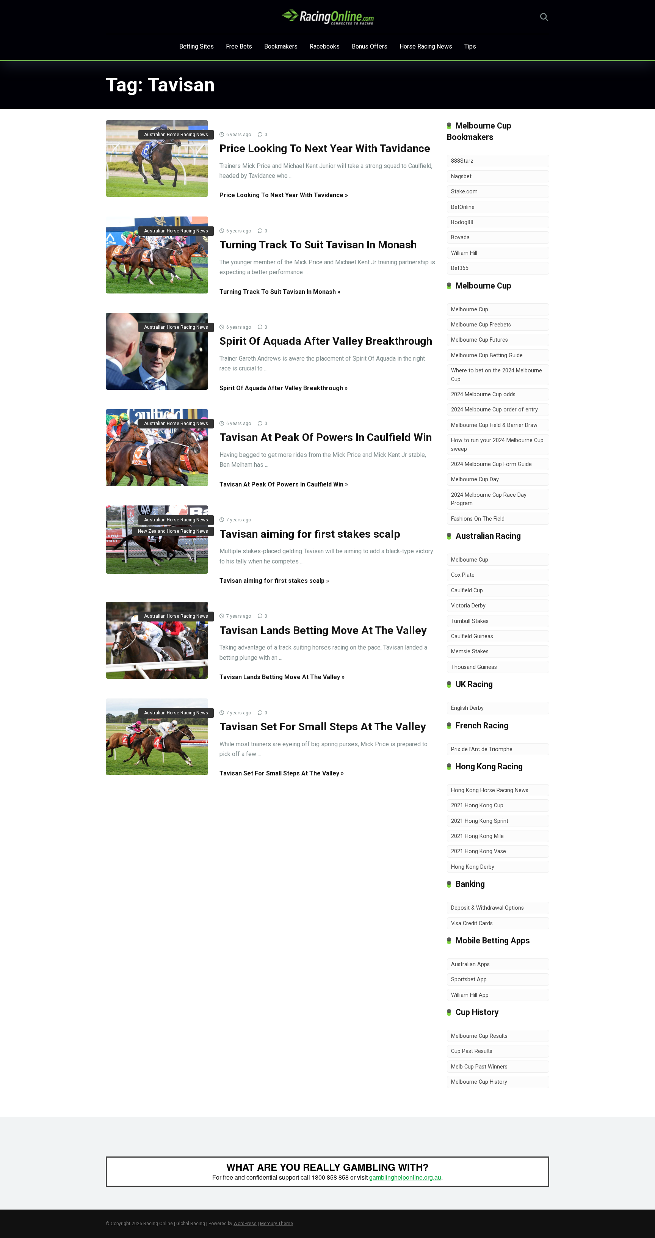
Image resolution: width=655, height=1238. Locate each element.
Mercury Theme (276, 1223)
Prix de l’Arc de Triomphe (481, 749)
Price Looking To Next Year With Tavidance (324, 148)
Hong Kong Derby (472, 867)
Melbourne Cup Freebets (481, 325)
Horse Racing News (426, 46)
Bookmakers (281, 46)
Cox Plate (463, 575)
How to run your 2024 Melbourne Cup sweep (497, 444)
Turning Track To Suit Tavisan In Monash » (279, 291)
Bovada (460, 237)
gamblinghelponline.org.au (405, 1177)
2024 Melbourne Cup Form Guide (491, 464)
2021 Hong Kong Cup (477, 805)
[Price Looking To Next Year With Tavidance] (157, 158)
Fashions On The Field (478, 519)
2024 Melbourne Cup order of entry (494, 409)
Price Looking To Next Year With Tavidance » (283, 195)
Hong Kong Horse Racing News (489, 790)
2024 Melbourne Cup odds (483, 394)
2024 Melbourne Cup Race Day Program (489, 499)
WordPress (245, 1223)
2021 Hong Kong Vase (478, 851)
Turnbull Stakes (470, 621)
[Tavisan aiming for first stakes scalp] (157, 539)
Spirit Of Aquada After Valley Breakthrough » (283, 388)
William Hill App (470, 995)
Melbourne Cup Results (479, 1036)
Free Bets (239, 46)
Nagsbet (461, 176)
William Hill (464, 253)
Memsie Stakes (470, 651)
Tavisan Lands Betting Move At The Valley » (282, 677)
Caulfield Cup (467, 590)
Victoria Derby (468, 606)
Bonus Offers (369, 46)
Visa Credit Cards (472, 923)
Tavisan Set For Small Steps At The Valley (322, 726)
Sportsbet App (469, 979)
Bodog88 (462, 222)
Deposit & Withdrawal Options (487, 908)
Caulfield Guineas (472, 636)
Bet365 (460, 268)
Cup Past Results (471, 1051)
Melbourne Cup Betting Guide (487, 355)
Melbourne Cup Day (475, 479)
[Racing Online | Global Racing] (328, 17)
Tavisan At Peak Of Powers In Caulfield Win (325, 437)
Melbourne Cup (469, 309)
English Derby (467, 708)
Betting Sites (196, 46)
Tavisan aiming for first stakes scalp (309, 534)
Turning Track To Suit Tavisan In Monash (318, 244)
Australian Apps (470, 964)
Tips (470, 46)
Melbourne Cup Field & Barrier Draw (494, 425)
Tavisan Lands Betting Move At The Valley (322, 630)
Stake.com (464, 191)
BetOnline (463, 207)
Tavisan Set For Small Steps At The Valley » (281, 773)
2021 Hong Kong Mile (477, 836)
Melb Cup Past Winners (479, 1067)
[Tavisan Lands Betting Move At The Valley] (157, 640)
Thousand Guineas (474, 667)
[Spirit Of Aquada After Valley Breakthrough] (157, 351)
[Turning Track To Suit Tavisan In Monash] (157, 255)
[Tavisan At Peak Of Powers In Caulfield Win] (157, 447)
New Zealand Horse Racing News (173, 531)
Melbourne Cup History (479, 1082)
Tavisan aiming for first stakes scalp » (274, 580)
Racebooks (325, 46)
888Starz (462, 161)
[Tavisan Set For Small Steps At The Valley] (157, 736)
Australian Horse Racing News (176, 134)
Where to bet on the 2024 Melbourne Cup (496, 374)
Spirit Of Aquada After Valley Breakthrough (325, 341)
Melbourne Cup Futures (479, 340)
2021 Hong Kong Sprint (479, 821)
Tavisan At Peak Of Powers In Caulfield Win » (283, 484)
